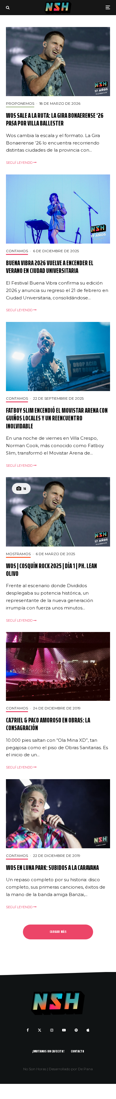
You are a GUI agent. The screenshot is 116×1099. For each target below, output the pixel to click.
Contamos (17, 251)
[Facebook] (27, 1030)
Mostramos (18, 554)
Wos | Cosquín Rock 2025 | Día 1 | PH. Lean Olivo (51, 570)
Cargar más (58, 931)
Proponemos (20, 103)
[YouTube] (64, 1030)
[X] (39, 1030)
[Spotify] (76, 1030)
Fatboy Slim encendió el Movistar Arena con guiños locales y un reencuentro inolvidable (57, 418)
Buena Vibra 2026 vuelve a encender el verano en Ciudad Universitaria (49, 267)
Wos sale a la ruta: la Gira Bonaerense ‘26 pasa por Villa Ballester (55, 120)
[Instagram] (52, 1030)
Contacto (77, 1051)
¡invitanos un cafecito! (48, 1051)
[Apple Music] (88, 1030)
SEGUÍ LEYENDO (19, 163)
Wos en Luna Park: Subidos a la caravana (52, 868)
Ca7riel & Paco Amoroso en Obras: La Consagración (48, 724)
